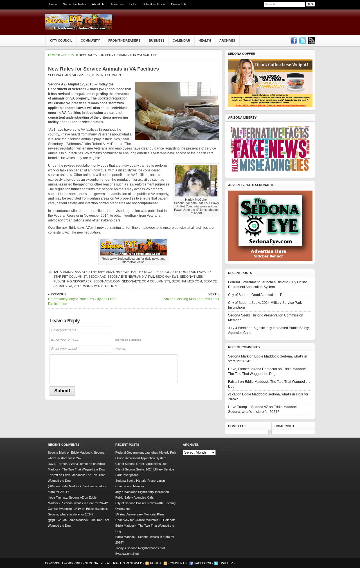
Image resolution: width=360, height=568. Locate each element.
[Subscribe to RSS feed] (311, 40)
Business (156, 40)
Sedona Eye (95, 563)
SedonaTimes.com (187, 281)
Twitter (226, 563)
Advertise (117, 4)
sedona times (59, 75)
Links (133, 4)
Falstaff (233, 382)
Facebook (202, 563)
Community (90, 40)
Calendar (181, 40)
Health (205, 40)
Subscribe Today (74, 4)
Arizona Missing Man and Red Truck (191, 297)
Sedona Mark (238, 356)
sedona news (167, 276)
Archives (227, 40)
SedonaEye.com (106, 281)
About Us (98, 4)
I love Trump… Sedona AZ (248, 407)
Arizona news (117, 271)
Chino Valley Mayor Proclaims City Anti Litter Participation (82, 299)
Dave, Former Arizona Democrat (252, 369)
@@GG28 (55, 520)
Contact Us (178, 4)
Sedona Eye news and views (130, 276)
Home (53, 4)
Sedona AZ (97, 276)
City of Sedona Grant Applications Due (257, 295)
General (68, 54)
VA (70, 286)
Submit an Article (154, 4)
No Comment (112, 75)
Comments (177, 563)
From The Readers (124, 40)
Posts (155, 563)
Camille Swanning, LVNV (64, 508)
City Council (61, 40)
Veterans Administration (95, 286)
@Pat (232, 394)
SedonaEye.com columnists (146, 281)
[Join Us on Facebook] (293, 40)
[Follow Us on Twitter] (302, 40)
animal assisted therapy (84, 271)
